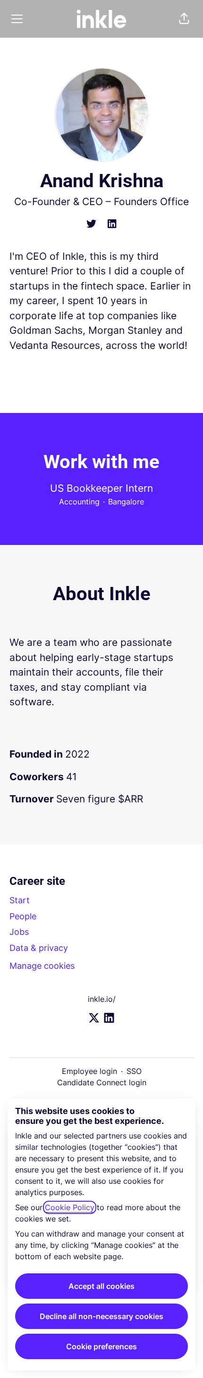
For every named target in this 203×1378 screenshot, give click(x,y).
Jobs (19, 932)
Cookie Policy (69, 1207)
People (22, 916)
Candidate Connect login (101, 1082)
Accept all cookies (101, 1286)
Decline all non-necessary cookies (101, 1316)
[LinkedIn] (112, 224)
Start (19, 900)
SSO (134, 1071)
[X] (91, 224)
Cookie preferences (101, 1346)
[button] (184, 19)
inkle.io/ (102, 999)
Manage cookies (42, 966)
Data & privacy (38, 948)
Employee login (89, 1071)
